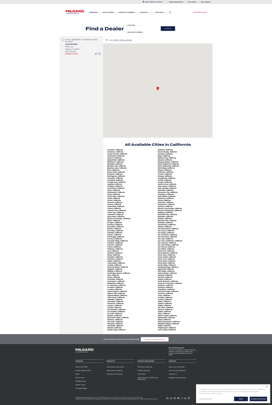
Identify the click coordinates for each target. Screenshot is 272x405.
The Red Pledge (81, 388)
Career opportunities (83, 370)
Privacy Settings (205, 399)
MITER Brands (80, 381)
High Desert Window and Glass (81, 41)
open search (170, 12)
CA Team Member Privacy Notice (148, 399)
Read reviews (71, 44)
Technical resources (145, 367)
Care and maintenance (177, 370)
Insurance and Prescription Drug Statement (125, 399)
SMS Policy (140, 397)
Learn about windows (115, 370)
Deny (241, 399)
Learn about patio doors (115, 367)
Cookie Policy (123, 397)
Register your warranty (177, 378)
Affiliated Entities (80, 399)
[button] (157, 89)
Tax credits (142, 374)
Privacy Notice (114, 397)
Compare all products (115, 374)
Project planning (144, 370)
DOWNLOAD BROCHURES (155, 339)
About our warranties (177, 367)
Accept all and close (258, 399)
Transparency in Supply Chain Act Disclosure (99, 399)
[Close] (267, 386)
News (77, 374)
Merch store (79, 378)
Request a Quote (71, 53)
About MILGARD (81, 367)
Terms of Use (132, 397)
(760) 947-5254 (70, 51)
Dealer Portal (80, 385)
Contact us (173, 374)
